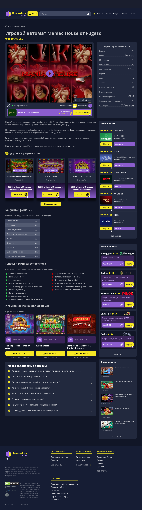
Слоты (108, 14)
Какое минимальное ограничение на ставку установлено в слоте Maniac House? (46, 371)
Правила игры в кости (122, 408)
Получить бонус (82, 112)
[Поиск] (88, 13)
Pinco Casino (120, 173)
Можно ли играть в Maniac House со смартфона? (33, 394)
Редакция (55, 490)
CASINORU (17, 194)
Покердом (118, 130)
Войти (133, 14)
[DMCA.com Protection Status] (12, 483)
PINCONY (79, 194)
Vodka (116, 215)
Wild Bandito (42, 346)
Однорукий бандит (105, 457)
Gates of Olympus (51, 176)
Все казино (116, 236)
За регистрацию (83, 457)
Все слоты (102, 471)
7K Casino (118, 194)
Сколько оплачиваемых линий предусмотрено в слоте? (36, 382)
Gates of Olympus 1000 (82, 176)
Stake (116, 151)
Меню (34, 14)
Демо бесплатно (19, 170)
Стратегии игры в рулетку (124, 381)
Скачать (54, 460)
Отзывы (125, 14)
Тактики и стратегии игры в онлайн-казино (124, 422)
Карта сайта (56, 499)
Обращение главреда (60, 496)
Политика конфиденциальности (64, 484)
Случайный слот (85, 100)
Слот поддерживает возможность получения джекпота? (36, 410)
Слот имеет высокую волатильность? (28, 399)
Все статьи (116, 436)
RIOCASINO (48, 194)
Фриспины (81, 460)
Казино (100, 14)
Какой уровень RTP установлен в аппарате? (30, 388)
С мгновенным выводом (61, 457)
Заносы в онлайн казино (123, 368)
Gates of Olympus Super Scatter (19, 176)
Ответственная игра (59, 493)
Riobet (104, 273)
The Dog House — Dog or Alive (17, 347)
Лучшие (100, 466)
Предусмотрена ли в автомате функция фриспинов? (34, 405)
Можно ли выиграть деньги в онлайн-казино (124, 395)
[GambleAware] (12, 487)
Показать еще (50, 204)
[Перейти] (94, 14)
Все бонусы (116, 354)
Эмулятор (101, 460)
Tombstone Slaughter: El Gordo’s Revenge (79, 347)
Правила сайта (57, 487)
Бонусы (116, 14)
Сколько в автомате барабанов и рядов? (29, 377)
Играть (106, 144)
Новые (100, 463)
